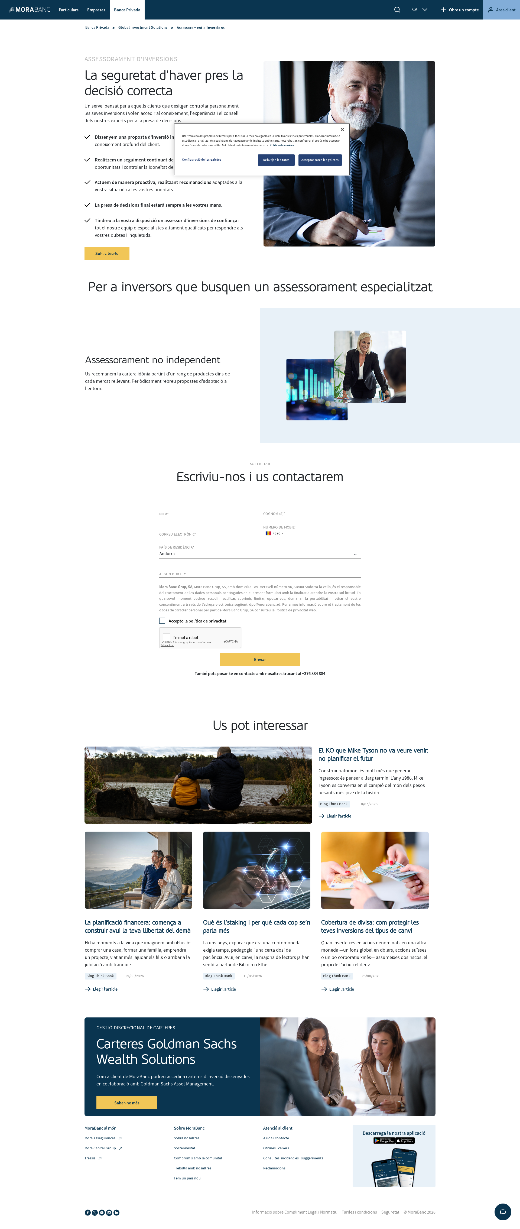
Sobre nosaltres (186, 1138)
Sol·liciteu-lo (107, 253)
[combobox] (274, 533)
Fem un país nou (187, 1178)
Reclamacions (274, 1168)
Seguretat (390, 1212)
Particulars (69, 9)
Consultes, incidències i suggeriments (293, 1158)
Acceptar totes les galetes (320, 160)
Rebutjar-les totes (276, 160)
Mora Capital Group (100, 1148)
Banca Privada (127, 9)
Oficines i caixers (276, 1148)
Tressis (89, 1158)
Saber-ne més (126, 1102)
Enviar (260, 659)
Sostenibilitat (184, 1148)
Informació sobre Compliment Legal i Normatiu (294, 1212)
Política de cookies (282, 145)
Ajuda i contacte (276, 1138)
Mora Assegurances (99, 1138)
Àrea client (506, 9)
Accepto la (197, 621)
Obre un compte (464, 9)
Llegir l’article (339, 816)
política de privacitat (207, 621)
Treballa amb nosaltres (192, 1168)
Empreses (96, 9)
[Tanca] (342, 129)
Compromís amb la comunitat (198, 1158)
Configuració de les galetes (201, 159)
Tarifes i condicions (359, 1212)
